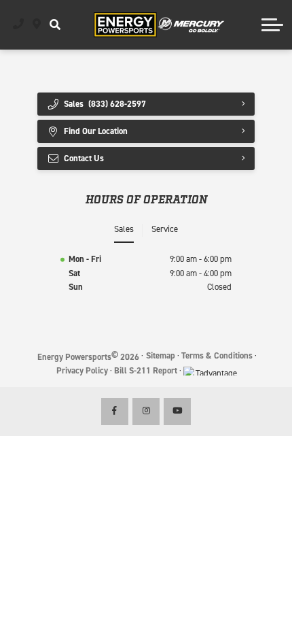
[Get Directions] (37, 24)
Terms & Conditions (217, 355)
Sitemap (160, 355)
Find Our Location (96, 131)
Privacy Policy (82, 370)
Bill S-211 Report (145, 370)
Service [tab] (164, 229)
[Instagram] (146, 411)
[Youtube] (177, 411)
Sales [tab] (124, 229)
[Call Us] (19, 24)
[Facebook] (114, 411)
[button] (55, 24)
